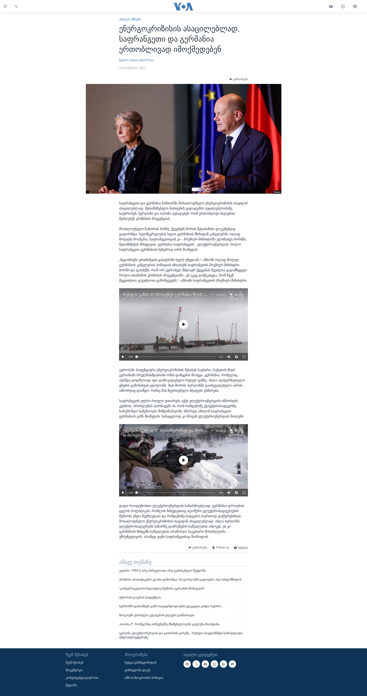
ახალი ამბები (130, 19)
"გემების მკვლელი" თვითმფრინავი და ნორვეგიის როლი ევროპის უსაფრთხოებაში (199, 430)
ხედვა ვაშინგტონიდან (140, 662)
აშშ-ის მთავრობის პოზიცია (144, 677)
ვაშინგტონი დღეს (137, 670)
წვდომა (71, 685)
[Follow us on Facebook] (187, 664)
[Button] (238, 79)
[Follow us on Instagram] (214, 664)
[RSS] (223, 664)
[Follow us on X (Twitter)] (196, 664)
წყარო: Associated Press (136, 60)
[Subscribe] (232, 664)
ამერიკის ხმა (136, 299)
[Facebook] (355, 6)
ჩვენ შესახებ (74, 662)
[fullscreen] (244, 357)
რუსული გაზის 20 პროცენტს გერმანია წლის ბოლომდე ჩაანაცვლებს (185, 294)
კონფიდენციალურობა (82, 677)
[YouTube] (331, 6)
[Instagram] (343, 6)
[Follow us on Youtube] (205, 664)
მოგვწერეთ (74, 670)
